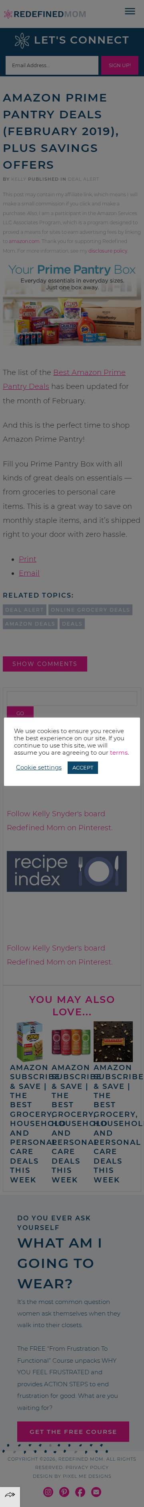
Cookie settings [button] (39, 767)
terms (119, 752)
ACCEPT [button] (82, 767)
